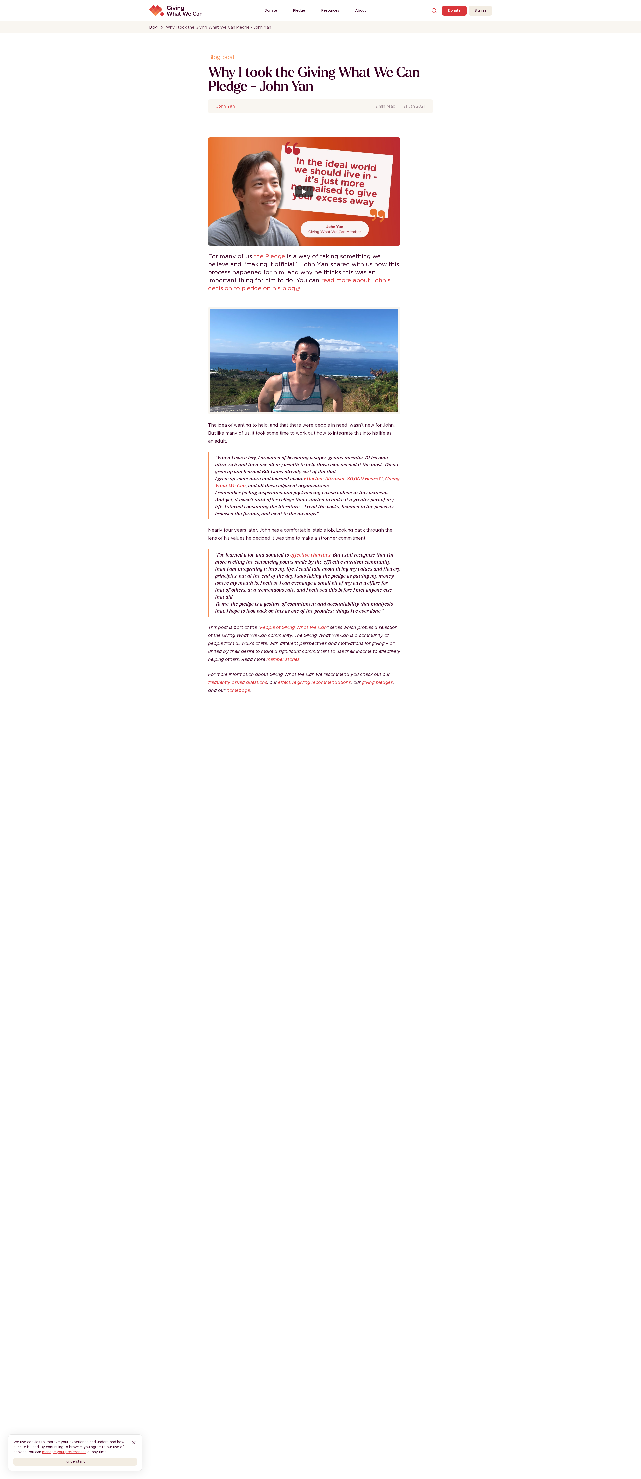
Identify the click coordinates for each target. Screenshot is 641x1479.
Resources (330, 10)
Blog (153, 27)
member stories (283, 659)
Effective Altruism (324, 478)
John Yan (225, 106)
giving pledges (377, 682)
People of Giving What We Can (293, 627)
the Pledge (269, 257)
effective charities (310, 555)
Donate (271, 10)
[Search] (434, 11)
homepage (238, 690)
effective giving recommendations (314, 682)
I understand (75, 1461)
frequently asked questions (237, 682)
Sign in (480, 10)
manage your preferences (64, 1452)
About (360, 10)
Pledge (299, 10)
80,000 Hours (362, 478)
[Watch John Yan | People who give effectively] (304, 191)
